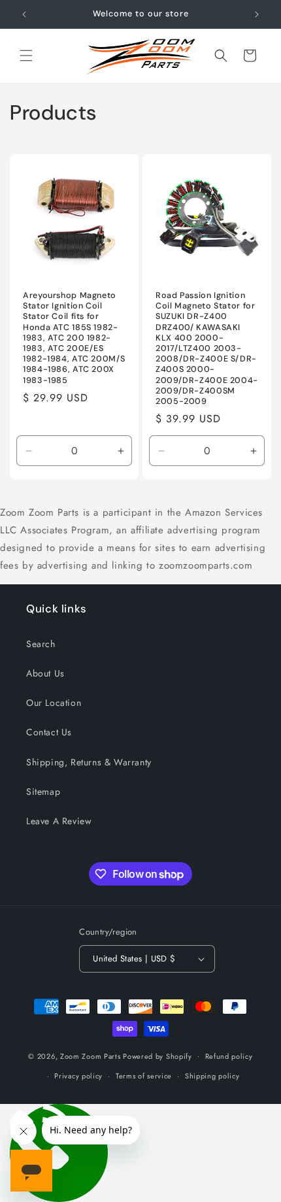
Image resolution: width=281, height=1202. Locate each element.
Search (41, 643)
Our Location (53, 702)
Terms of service (144, 1076)
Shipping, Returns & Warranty (89, 762)
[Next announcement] (256, 14)
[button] (26, 55)
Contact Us (49, 732)
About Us (45, 673)
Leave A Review (58, 820)
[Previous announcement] (24, 14)
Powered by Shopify (157, 1055)
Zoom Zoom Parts (90, 1055)
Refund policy (229, 1056)
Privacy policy (78, 1076)
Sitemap (43, 791)
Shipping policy (212, 1076)
